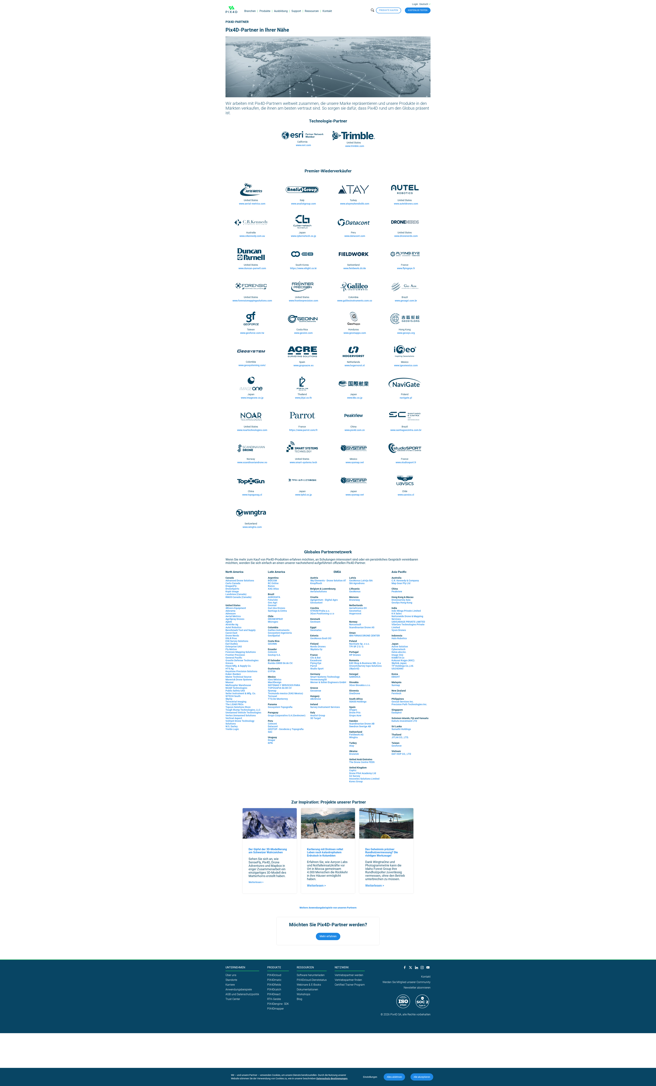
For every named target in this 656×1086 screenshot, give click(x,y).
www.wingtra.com (252, 527)
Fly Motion (231, 649)
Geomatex (316, 630)
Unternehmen (235, 967)
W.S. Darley (232, 726)
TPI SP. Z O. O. (356, 646)
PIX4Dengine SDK (278, 1003)
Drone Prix (354, 712)
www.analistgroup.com (303, 203)
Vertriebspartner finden (348, 980)
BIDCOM (272, 580)
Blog (299, 999)
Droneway (354, 599)
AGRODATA (274, 597)
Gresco (229, 663)
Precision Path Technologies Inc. (409, 704)
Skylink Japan (399, 663)
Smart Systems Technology (325, 676)
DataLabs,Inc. (399, 652)
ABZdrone (315, 698)
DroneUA (354, 754)
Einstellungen (370, 1077)
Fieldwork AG (356, 734)
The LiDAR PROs (234, 704)
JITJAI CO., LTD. (400, 737)
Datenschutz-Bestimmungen (331, 1078)
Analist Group (317, 715)
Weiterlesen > (256, 882)
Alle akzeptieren (422, 1077)
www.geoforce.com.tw (252, 333)
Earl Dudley (232, 643)
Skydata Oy (316, 649)
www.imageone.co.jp (252, 397)
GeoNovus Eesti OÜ (320, 638)
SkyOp (229, 698)
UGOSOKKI (397, 668)
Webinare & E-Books (309, 984)
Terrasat (272, 696)
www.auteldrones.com (406, 203)
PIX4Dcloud (274, 975)
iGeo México (274, 679)
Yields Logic (232, 729)
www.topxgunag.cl (252, 494)
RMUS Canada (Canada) (239, 597)
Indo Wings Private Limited (406, 610)
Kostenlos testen (417, 10)
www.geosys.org (406, 333)
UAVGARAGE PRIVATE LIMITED (408, 621)
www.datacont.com (354, 236)
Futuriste (273, 599)
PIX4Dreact (274, 994)
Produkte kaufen (388, 10)
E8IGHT (396, 676)
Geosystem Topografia (280, 707)
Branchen (250, 11)
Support (296, 11)
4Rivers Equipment (236, 608)
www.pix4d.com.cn (355, 430)
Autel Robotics (233, 627)
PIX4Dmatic (274, 980)
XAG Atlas (273, 588)
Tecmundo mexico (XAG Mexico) (285, 693)
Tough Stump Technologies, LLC (243, 709)
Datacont (273, 726)
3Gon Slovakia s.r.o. (360, 685)
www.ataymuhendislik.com (354, 203)
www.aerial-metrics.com (252, 203)
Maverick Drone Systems (239, 679)
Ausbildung (281, 11)
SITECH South (233, 696)
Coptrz (352, 770)
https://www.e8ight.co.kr (303, 268)
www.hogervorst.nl (355, 365)
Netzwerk (342, 967)
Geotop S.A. (274, 655)
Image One (397, 655)
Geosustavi (316, 602)
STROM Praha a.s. (320, 610)
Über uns (231, 975)
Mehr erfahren (328, 936)
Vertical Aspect (234, 718)
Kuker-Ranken (233, 674)
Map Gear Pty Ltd (401, 583)
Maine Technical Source (239, 676)
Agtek (229, 621)
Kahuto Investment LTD (404, 721)
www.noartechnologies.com (252, 430)
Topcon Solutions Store (238, 707)
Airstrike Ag (232, 624)
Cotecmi (272, 652)
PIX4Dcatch (274, 989)
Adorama (230, 610)
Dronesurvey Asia (401, 599)
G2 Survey (354, 776)
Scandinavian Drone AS (361, 627)
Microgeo (273, 621)
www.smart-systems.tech (303, 462)
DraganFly (231, 586)
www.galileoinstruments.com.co (354, 300)
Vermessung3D (318, 679)
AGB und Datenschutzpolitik (242, 994)
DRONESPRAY (275, 619)
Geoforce (397, 745)
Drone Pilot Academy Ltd (362, 773)
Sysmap (272, 690)
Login (415, 4)
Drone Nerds (232, 635)
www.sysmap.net (355, 462)
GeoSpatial (274, 635)
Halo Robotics (399, 638)
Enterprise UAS (234, 646)
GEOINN (272, 643)
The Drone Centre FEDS (361, 762)
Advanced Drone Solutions (240, 580)
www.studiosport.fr (406, 462)
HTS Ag (230, 668)
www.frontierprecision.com (303, 300)
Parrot (313, 665)
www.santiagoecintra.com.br (405, 430)
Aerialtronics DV (358, 608)
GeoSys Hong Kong (402, 602)
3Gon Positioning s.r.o (322, 613)
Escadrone (316, 660)
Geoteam (315, 621)
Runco (271, 586)
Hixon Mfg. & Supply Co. (239, 665)
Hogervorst (355, 613)
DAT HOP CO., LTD (401, 754)
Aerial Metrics (233, 616)
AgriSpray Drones (235, 619)
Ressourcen (312, 11)
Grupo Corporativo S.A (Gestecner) (286, 715)
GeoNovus (354, 591)
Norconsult (355, 624)
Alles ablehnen (394, 1077)
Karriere (230, 984)
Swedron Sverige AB (360, 726)
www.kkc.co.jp (354, 397)
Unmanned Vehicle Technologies (243, 712)
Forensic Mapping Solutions (241, 652)
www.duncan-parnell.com (252, 268)
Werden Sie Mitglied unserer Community (406, 982)
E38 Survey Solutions (237, 641)
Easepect (397, 712)
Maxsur (230, 682)
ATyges (353, 709)
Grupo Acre (355, 715)
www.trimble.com (354, 146)
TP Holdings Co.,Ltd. (403, 665)
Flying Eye (315, 663)
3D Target (315, 718)
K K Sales (397, 613)
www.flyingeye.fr (406, 268)
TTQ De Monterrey (278, 698)
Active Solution (400, 646)
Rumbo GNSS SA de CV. (280, 663)
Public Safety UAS (235, 690)
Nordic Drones (318, 646)
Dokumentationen (307, 989)
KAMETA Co (398, 657)
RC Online (273, 583)
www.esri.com (303, 145)
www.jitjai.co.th (303, 397)
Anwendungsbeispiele (239, 989)
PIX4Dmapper (275, 1008)
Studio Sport (317, 668)
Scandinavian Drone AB (361, 723)
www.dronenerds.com (406, 236)
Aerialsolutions (318, 591)
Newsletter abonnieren (417, 987)
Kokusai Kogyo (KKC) (403, 660)
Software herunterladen (311, 975)
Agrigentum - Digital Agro (324, 599)
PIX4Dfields (274, 984)
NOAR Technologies (236, 688)
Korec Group (356, 781)
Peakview (397, 591)
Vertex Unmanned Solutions (241, 715)
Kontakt (327, 11)
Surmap (396, 685)
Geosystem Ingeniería (280, 632)
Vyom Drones (399, 630)
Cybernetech (398, 649)
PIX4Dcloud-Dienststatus (312, 980)
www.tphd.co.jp (303, 494)
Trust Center (233, 999)
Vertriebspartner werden (349, 975)
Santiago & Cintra (277, 610)
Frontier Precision (235, 655)
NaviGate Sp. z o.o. (359, 643)
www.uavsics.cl (406, 494)
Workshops (303, 994)
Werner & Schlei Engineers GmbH (328, 682)
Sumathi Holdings (401, 729)
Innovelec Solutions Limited (364, 778)
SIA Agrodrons (357, 583)
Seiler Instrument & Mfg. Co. (241, 693)
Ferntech (396, 693)
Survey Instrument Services (325, 707)
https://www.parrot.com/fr (303, 430)
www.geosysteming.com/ (252, 365)
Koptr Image (232, 591)
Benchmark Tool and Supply (241, 630)
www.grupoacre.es (303, 365)
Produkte (264, 11)
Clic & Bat (315, 657)
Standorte (231, 980)
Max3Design (274, 682)
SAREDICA (354, 676)
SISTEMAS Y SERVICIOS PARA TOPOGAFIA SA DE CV (284, 686)
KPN (270, 743)
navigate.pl (406, 397)
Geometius (355, 610)
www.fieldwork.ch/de (354, 268)
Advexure (231, 613)
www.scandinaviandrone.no (252, 462)
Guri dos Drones (276, 608)
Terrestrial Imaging (236, 701)
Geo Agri (272, 602)
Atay (351, 745)
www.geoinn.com (303, 333)
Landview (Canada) (236, 594)
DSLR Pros (231, 638)
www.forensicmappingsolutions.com (252, 300)
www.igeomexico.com (406, 365)
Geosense (315, 690)
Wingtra (353, 737)
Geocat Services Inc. (403, 701)
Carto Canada (233, 583)
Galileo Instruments (278, 630)
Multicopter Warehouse (238, 685)
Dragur (271, 740)
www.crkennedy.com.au (252, 236)
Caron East (231, 632)
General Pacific (234, 657)
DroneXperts (232, 588)
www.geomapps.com (355, 333)
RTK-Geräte (274, 999)
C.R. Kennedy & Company (405, 580)
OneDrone (354, 693)
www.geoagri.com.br (406, 300)
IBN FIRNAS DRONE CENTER (364, 635)
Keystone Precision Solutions (241, 671)
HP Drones (355, 655)
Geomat (272, 605)
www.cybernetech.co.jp (303, 236)
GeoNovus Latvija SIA (361, 580)
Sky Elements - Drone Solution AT (328, 580)
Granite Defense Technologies (242, 660)
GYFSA (271, 671)
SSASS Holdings (357, 701)
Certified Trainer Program (350, 984)
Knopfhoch (316, 583)
